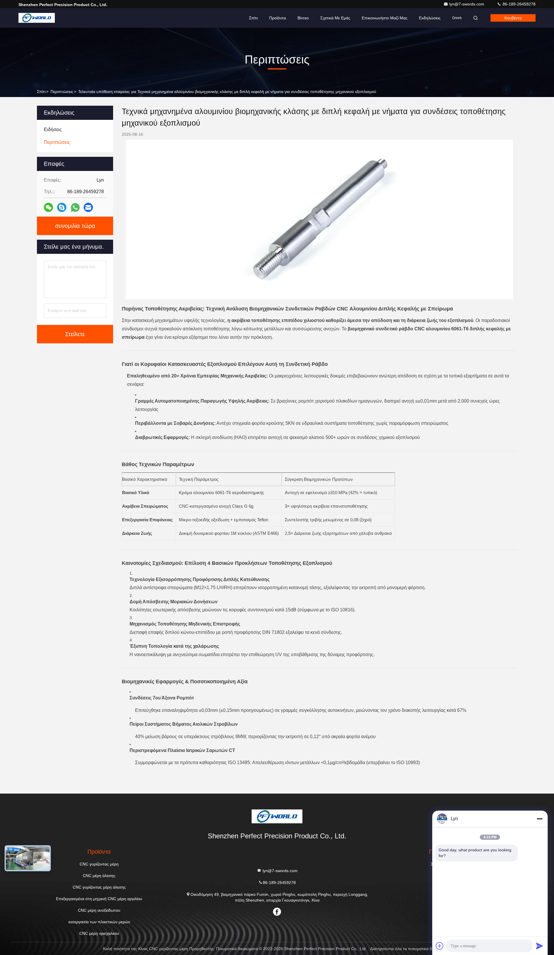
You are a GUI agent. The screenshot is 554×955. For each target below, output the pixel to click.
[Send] (539, 945)
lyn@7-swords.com (467, 4)
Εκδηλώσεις (430, 18)
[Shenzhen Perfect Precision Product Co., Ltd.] (36, 18)
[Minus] (539, 818)
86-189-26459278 (518, 4)
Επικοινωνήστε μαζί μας (384, 18)
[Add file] (440, 945)
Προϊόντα (277, 18)
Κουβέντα (513, 18)
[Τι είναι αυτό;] (75, 207)
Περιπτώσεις (61, 91)
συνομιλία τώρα (75, 226)
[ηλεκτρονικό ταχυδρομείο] (88, 207)
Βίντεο (303, 18)
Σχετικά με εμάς (335, 18)
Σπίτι (253, 18)
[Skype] (61, 207)
